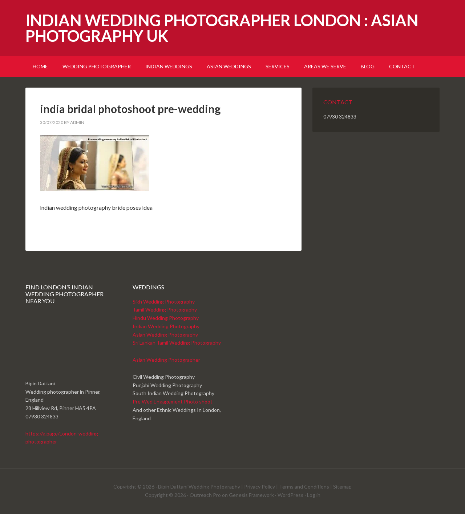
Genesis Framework (251, 495)
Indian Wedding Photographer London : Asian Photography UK (221, 28)
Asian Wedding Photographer (166, 360)
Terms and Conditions (304, 486)
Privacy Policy (259, 486)
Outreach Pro (205, 495)
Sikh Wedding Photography (164, 301)
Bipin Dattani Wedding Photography (199, 486)
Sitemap (342, 486)
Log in (313, 495)
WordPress (290, 495)
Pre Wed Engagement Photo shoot (173, 401)
